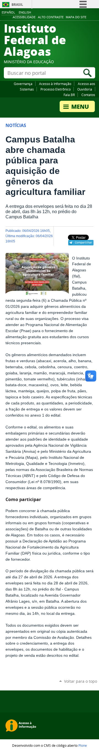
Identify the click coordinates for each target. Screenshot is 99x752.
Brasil (17, 4)
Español (8, 12)
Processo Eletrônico (55, 89)
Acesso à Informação (55, 83)
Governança (23, 83)
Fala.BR (69, 94)
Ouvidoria (84, 89)
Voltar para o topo (80, 681)
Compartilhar (83, 242)
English (25, 12)
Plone (82, 745)
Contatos (88, 94)
